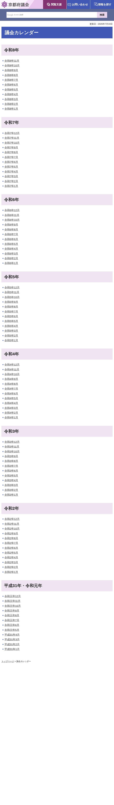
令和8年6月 (11, 84)
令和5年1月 (11, 340)
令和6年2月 (11, 258)
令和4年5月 (11, 398)
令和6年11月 (11, 215)
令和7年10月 (12, 142)
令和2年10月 (12, 528)
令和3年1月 (11, 494)
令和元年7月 (11, 620)
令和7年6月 (11, 161)
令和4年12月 (12, 364)
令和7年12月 (12, 133)
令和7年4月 (11, 171)
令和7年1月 (11, 186)
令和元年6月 (11, 625)
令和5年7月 (11, 311)
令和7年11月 (11, 137)
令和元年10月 (12, 605)
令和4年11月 (11, 369)
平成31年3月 (12, 639)
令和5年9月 (11, 301)
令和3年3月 (11, 485)
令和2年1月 (11, 572)
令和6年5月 (11, 243)
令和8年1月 (11, 108)
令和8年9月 (11, 70)
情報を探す (104, 4)
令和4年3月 (11, 408)
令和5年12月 (12, 287)
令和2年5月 (11, 552)
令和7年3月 (11, 176)
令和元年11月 (12, 601)
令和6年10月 (12, 219)
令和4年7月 (11, 388)
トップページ (7, 661)
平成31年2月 (12, 644)
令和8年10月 (12, 65)
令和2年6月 (11, 547)
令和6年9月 (11, 224)
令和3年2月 (11, 490)
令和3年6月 (11, 470)
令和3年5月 (11, 475)
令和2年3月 (11, 562)
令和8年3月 (11, 99)
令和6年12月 (12, 210)
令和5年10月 (12, 297)
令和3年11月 (11, 446)
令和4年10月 (12, 374)
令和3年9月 (11, 456)
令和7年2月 (11, 181)
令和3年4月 (11, 480)
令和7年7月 (11, 157)
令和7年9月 (11, 147)
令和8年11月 (11, 60)
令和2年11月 (11, 523)
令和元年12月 (12, 596)
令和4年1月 (11, 417)
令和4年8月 (11, 383)
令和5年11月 (11, 292)
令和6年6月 (11, 239)
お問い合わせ (80, 4)
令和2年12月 (12, 519)
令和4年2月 (11, 412)
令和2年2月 (11, 567)
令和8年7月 (11, 79)
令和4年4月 (11, 403)
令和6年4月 (11, 248)
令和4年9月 (11, 379)
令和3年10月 (12, 451)
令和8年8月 (11, 75)
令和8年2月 (11, 104)
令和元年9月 (11, 610)
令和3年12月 (12, 441)
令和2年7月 (11, 543)
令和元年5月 (11, 629)
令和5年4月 (11, 325)
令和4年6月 (11, 393)
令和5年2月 (11, 335)
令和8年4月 (11, 94)
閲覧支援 (56, 4)
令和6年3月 (11, 253)
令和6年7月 (11, 234)
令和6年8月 (11, 229)
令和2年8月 (11, 538)
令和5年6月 (11, 316)
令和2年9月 (11, 533)
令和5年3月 (11, 330)
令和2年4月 (11, 557)
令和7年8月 (11, 152)
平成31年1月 (12, 649)
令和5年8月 (11, 306)
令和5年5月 (11, 321)
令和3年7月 (11, 465)
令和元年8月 (11, 615)
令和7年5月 (11, 166)
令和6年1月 (11, 263)
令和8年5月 (11, 89)
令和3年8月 (11, 461)
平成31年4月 (12, 634)
